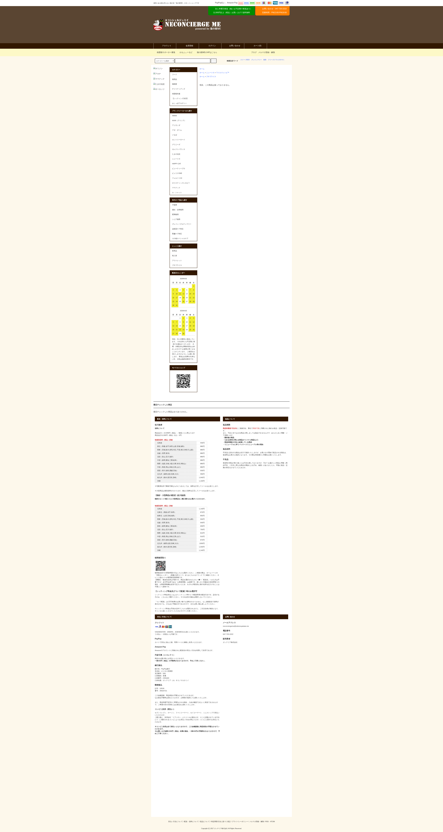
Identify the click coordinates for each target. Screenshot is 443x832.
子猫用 (174, 205)
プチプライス (211, 76)
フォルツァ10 (177, 178)
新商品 (174, 251)
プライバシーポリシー (240, 821)
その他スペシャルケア (180, 238)
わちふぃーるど (186, 52)
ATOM (272, 821)
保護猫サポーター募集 (166, 52)
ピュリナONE (177, 173)
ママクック (176, 188)
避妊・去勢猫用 (177, 210)
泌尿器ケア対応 (177, 229)
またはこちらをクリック (193, 575)
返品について (205, 821)
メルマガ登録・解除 (266, 52)
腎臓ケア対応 (177, 234)
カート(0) (257, 46)
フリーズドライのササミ (276, 60)
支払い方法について (175, 821)
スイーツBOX (245, 60)
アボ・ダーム (177, 130)
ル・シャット (177, 192)
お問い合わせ (234, 46)
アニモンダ (176, 125)
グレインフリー (256, 60)
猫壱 (264, 60)
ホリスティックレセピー (181, 183)
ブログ (254, 52)
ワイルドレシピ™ (222, 73)
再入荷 (174, 256)
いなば (174, 135)
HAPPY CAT (176, 164)
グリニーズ (176, 144)
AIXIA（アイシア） (179, 120)
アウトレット (177, 260)
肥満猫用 (175, 214)
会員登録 (189, 46)
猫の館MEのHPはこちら (207, 52)
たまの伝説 (176, 154)
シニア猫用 (176, 219)
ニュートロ (210, 73)
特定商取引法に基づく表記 (220, 821)
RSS (267, 821)
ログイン (212, 46)
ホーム (202, 69)
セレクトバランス (178, 149)
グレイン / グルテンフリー (181, 224)
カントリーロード (178, 140)
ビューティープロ (178, 168)
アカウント (166, 46)
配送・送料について (191, 821)
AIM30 (174, 116)
